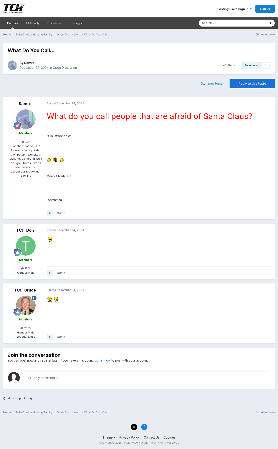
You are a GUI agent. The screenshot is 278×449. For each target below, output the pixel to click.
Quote (61, 213)
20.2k (27, 328)
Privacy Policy (129, 437)
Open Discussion (65, 67)
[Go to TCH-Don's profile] (26, 246)
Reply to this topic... (45, 378)
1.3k (27, 141)
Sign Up (265, 8)
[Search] (270, 23)
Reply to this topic (252, 83)
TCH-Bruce (25, 290)
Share (230, 65)
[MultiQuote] (50, 213)
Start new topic (211, 83)
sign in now (102, 360)
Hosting (75, 23)
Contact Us (151, 437)
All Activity (33, 23)
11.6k (27, 268)
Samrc (29, 63)
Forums (12, 23)
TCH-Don (25, 230)
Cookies (169, 437)
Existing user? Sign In (233, 9)
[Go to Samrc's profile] (12, 65)
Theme (108, 437)
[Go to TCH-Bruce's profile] (26, 305)
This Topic (252, 23)
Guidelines (54, 23)
